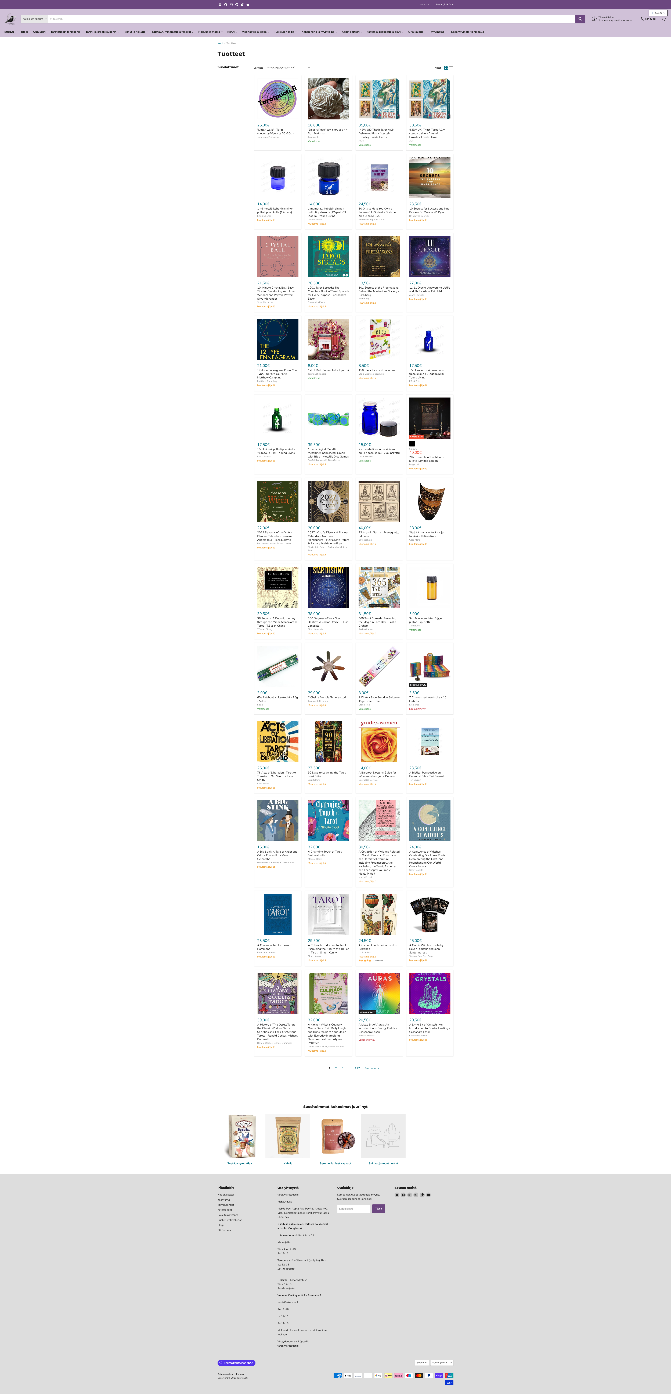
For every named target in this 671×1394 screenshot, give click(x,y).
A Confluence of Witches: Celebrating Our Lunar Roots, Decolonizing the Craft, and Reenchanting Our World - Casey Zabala (427, 859)
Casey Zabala (416, 870)
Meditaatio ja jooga (254, 32)
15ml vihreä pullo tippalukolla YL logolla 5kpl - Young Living (276, 451)
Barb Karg (364, 298)
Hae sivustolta (226, 1194)
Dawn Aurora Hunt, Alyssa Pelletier (326, 1046)
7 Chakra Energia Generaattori (327, 697)
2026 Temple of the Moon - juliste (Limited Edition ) (426, 459)
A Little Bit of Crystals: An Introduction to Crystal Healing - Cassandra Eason (429, 1028)
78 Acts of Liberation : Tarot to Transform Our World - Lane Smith (276, 776)
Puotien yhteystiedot (230, 1220)
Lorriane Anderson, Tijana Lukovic (274, 543)
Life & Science (264, 216)
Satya (260, 704)
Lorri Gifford (314, 780)
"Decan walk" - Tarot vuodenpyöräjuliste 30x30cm (275, 131)
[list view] (451, 67)
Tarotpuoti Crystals (318, 701)
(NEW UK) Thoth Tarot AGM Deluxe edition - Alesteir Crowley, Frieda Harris (377, 133)
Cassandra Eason (316, 302)
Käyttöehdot (225, 1210)
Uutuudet (39, 32)
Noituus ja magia (209, 32)
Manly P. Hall (365, 877)
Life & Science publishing (371, 373)
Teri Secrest (415, 780)
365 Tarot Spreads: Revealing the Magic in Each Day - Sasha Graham (377, 622)
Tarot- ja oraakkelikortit (101, 32)
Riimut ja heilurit (135, 32)
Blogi (24, 32)
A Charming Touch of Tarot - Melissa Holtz (326, 853)
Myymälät (438, 32)
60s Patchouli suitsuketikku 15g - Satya (277, 699)
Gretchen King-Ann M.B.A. (372, 219)
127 (357, 1068)
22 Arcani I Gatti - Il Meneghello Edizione (379, 534)
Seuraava (371, 1068)
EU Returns (224, 1230)
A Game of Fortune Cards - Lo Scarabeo (377, 947)
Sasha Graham (366, 629)
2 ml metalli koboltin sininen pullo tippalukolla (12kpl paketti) (379, 451)
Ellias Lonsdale (315, 629)
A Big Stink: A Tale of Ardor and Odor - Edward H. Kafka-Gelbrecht (277, 855)
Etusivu (9, 32)
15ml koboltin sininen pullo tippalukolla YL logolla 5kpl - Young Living (427, 373)
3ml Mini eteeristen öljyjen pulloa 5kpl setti (426, 620)
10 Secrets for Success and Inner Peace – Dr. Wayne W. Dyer (429, 210)
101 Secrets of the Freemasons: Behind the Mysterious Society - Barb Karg (379, 291)
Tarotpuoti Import (317, 373)
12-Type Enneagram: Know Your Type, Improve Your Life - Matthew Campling (277, 373)
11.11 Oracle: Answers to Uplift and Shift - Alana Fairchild (429, 289)
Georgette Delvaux (368, 780)
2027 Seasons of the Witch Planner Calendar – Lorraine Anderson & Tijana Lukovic (274, 536)
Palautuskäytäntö (228, 1215)
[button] (658, 13)
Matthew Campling (267, 381)
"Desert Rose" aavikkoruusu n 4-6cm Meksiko (328, 131)
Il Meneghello (365, 539)
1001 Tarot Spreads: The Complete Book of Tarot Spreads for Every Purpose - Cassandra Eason (328, 293)
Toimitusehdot (226, 1205)
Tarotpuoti (313, 137)
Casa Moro (414, 539)
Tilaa (378, 1209)
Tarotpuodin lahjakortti (65, 32)
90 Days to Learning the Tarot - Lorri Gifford (328, 774)
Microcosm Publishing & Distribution (275, 862)
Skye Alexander (265, 302)
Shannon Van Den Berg (421, 956)
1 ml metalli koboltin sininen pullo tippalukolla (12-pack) (275, 210)
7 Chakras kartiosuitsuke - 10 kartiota (427, 699)
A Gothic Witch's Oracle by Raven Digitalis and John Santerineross (426, 949)
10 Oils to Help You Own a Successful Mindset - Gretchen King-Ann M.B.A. (378, 212)
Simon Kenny (314, 956)
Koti (220, 43)
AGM (361, 140)
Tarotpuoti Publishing (268, 137)
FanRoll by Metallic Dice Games (324, 460)
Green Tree (364, 704)
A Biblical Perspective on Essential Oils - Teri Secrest (426, 774)
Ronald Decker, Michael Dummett (274, 1043)
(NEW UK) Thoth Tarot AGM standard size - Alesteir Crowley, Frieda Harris (427, 133)
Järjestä (258, 67)
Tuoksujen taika (284, 32)
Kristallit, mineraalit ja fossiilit (172, 32)
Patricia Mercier (366, 1035)
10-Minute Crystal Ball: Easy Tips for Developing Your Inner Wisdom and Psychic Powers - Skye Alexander (276, 293)
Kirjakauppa (416, 32)
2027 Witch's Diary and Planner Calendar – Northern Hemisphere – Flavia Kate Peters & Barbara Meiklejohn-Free (328, 538)
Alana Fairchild (416, 295)
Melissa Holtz (315, 859)
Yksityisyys (224, 1199)
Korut (231, 32)
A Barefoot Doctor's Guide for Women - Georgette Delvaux (377, 774)
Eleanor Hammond (266, 952)
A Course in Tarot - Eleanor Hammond (274, 947)
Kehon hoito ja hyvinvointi (318, 32)
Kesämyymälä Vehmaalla (467, 32)
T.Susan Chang (264, 629)
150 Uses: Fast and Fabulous (377, 370)
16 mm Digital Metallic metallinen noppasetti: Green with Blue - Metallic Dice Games (328, 453)
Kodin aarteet (351, 32)
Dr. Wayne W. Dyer (419, 216)
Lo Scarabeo (365, 952)
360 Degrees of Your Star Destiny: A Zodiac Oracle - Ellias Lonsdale (328, 622)
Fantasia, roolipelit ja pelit (384, 32)
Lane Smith (263, 783)
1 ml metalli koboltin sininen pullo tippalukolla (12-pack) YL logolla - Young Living (327, 212)
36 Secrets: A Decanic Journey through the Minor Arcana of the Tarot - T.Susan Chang (277, 622)
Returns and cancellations (231, 1374)
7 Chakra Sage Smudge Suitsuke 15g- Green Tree (379, 699)
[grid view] (446, 67)
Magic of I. (414, 464)
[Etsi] (580, 19)
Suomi (423, 4)
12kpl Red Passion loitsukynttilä (328, 370)
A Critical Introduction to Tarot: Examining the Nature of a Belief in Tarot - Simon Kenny (328, 949)
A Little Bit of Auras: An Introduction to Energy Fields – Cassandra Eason (378, 1028)
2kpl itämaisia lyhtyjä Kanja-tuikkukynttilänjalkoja (427, 534)
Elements (414, 704)
